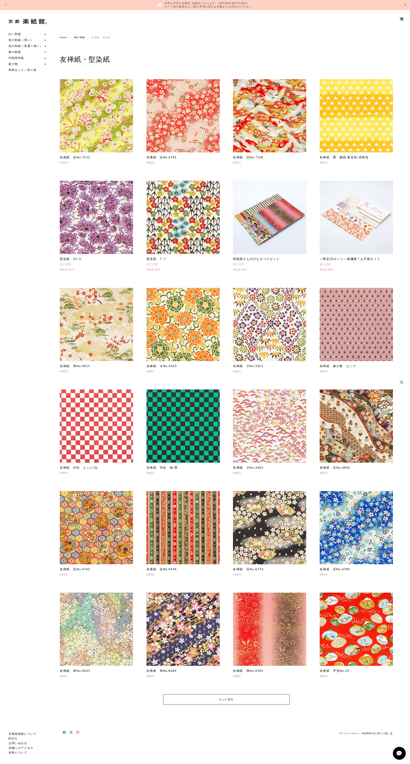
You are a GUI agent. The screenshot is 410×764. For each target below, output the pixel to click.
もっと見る (226, 699)
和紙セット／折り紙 (23, 70)
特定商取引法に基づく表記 (375, 733)
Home (63, 37)
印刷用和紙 (16, 58)
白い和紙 (15, 34)
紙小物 (13, 64)
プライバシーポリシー (350, 733)
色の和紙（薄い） (21, 40)
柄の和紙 (15, 52)
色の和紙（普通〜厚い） (26, 46)
